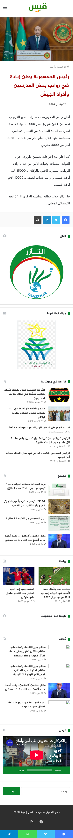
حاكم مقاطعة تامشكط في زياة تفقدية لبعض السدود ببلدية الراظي (27, 413)
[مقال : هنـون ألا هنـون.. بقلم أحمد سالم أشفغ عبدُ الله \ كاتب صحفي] (59, 541)
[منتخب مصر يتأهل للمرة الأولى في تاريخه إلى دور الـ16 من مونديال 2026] (54, 576)
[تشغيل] (65, 770)
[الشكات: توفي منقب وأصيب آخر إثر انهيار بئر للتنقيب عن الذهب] (59, 506)
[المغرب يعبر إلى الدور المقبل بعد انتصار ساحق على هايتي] (18, 576)
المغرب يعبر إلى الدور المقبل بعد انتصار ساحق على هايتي (20, 593)
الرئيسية (62, 66)
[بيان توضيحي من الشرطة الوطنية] (59, 523)
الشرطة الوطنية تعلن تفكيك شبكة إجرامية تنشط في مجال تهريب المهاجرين (25, 394)
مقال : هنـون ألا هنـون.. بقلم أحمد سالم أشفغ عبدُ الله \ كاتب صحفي (25, 538)
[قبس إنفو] (36, 8)
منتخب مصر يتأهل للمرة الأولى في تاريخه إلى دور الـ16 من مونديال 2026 (55, 593)
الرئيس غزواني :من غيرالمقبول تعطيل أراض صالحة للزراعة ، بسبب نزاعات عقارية (40, 440)
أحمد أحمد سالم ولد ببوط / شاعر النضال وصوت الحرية (26, 704)
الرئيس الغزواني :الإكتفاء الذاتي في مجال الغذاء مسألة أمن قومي (38, 455)
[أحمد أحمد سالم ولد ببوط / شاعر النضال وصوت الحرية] (59, 708)
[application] (36, 755)
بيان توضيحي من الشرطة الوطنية (26, 518)
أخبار (52, 66)
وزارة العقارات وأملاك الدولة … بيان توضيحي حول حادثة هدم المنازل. (26, 486)
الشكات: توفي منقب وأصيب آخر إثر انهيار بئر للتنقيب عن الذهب (25, 503)
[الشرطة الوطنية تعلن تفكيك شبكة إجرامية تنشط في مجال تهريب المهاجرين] (59, 395)
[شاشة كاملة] (8, 770)
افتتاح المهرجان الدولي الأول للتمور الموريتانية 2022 (39, 427)
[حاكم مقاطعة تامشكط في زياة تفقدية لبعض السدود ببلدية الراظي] (59, 414)
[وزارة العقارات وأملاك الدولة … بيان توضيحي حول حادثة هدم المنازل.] (59, 489)
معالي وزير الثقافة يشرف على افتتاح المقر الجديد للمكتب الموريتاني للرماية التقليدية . (28, 670)
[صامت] (14, 770)
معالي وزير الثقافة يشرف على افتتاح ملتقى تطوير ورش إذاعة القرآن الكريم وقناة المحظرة (27, 651)
